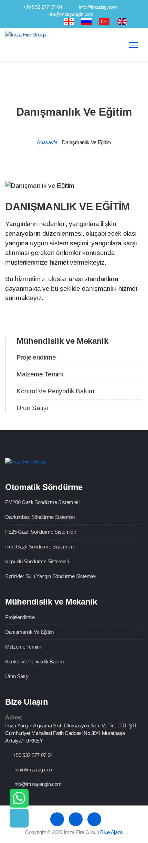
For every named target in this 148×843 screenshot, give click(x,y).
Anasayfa (47, 142)
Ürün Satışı (32, 408)
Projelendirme (36, 357)
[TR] (104, 21)
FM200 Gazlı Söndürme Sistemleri (42, 502)
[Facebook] (29, 21)
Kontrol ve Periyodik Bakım (55, 391)
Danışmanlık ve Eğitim (29, 632)
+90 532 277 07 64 (42, 7)
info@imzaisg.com (98, 7)
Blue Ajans (111, 832)
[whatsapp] (19, 798)
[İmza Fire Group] (25, 34)
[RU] (86, 21)
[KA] (69, 21)
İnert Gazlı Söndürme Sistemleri (39, 546)
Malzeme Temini (40, 374)
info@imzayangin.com (70, 14)
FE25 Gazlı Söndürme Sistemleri (40, 532)
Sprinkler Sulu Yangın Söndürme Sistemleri (51, 576)
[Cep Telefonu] (19, 818)
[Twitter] (41, 21)
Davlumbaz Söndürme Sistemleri (40, 517)
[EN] (122, 21)
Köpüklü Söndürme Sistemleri (37, 561)
